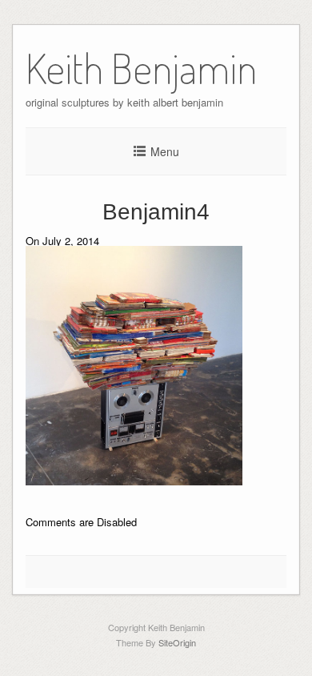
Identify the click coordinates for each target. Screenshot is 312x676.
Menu (164, 151)
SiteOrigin (177, 642)
